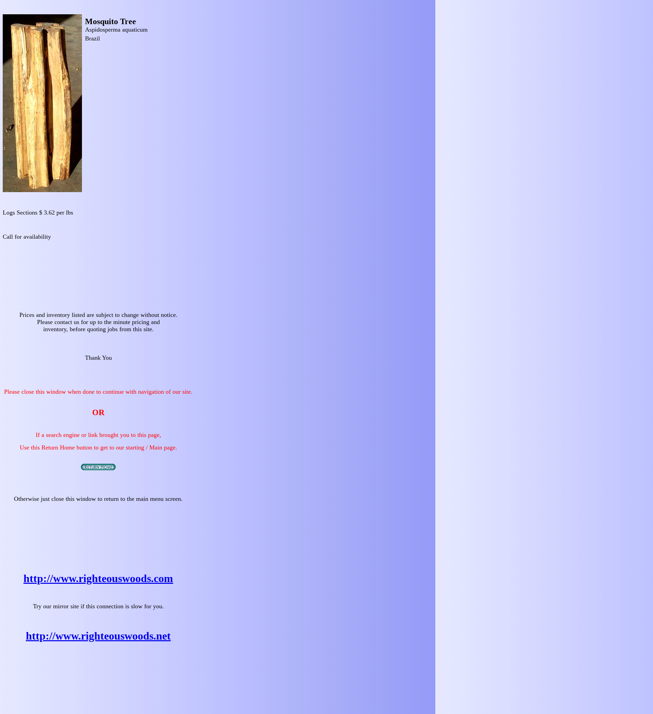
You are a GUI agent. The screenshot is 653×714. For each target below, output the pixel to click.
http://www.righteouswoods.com (98, 578)
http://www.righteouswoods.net (98, 636)
